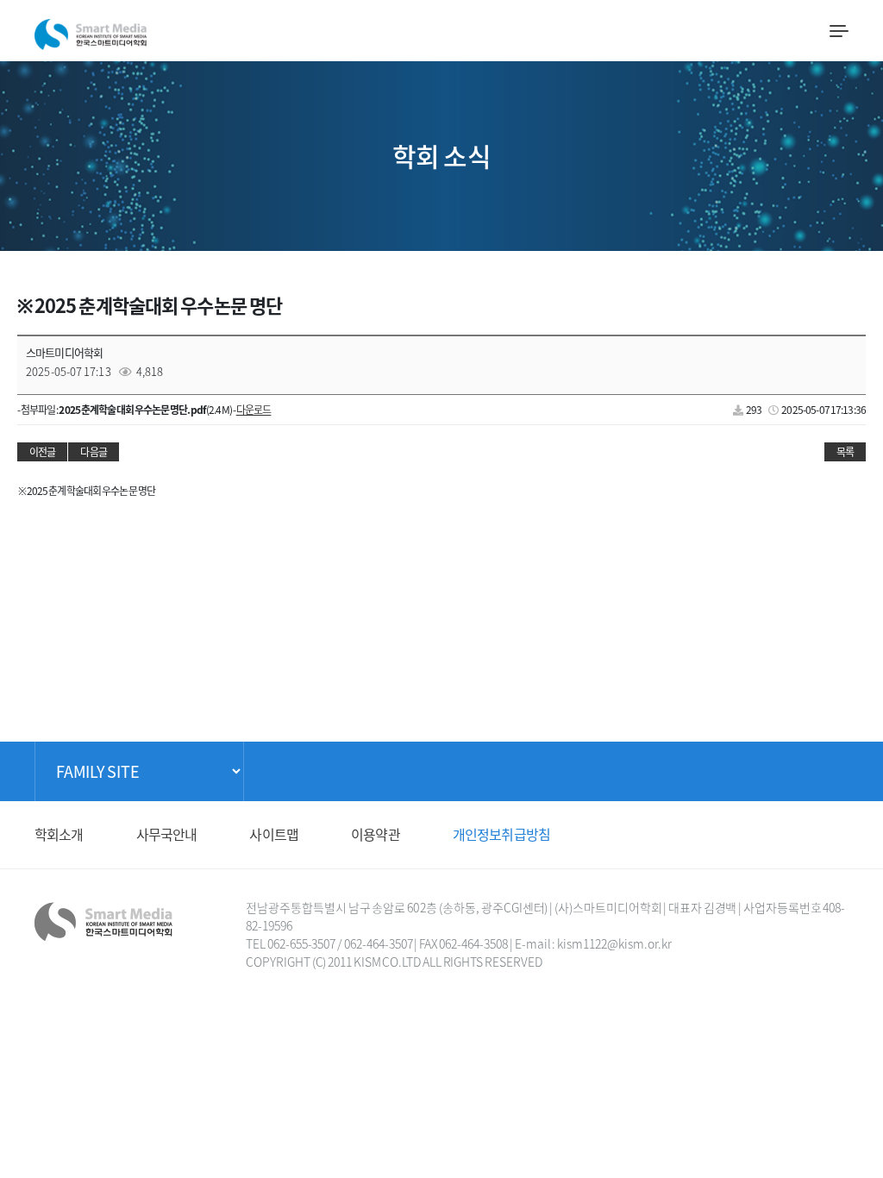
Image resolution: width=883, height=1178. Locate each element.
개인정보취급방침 (501, 834)
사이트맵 (273, 834)
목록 (845, 452)
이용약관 (375, 834)
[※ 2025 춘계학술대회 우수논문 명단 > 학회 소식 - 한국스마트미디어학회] (90, 29)
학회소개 (59, 834)
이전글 (42, 452)
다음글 (93, 452)
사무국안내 (166, 834)
